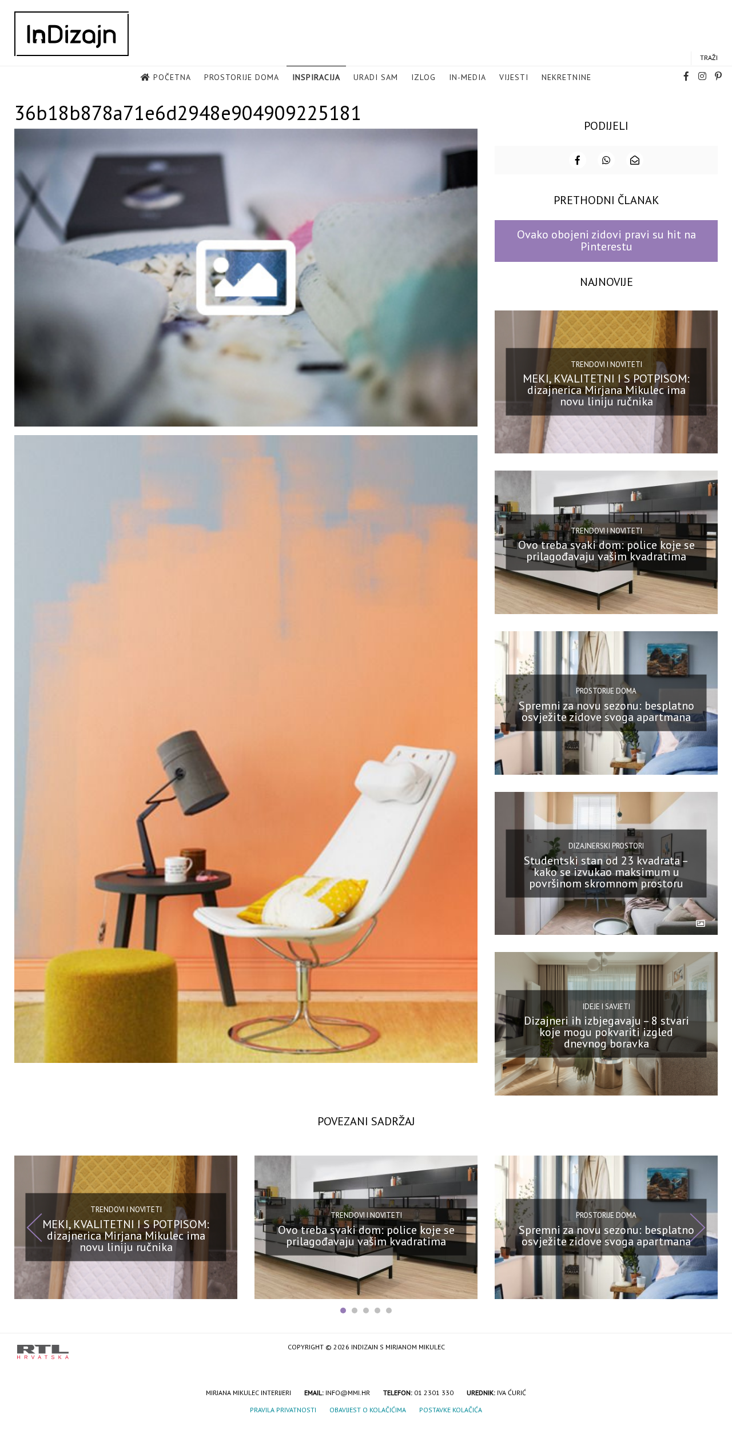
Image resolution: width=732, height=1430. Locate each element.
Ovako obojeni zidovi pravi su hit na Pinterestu (606, 240)
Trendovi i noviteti (606, 364)
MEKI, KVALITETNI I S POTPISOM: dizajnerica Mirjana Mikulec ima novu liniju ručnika (606, 390)
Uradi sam (375, 77)
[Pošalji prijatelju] (634, 160)
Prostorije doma (241, 77)
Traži (709, 57)
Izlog (423, 77)
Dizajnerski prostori (606, 846)
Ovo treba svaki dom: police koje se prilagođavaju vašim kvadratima (606, 550)
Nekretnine (566, 77)
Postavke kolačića (450, 1409)
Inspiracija (316, 77)
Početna (172, 77)
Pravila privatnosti (283, 1409)
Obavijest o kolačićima (367, 1409)
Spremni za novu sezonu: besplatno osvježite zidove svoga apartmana (606, 711)
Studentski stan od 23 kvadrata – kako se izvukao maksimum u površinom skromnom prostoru (606, 871)
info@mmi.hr (347, 1392)
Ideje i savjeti (606, 1006)
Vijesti (513, 77)
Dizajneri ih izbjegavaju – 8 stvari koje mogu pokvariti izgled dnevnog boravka (606, 1032)
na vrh (703, 1348)
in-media (467, 77)
